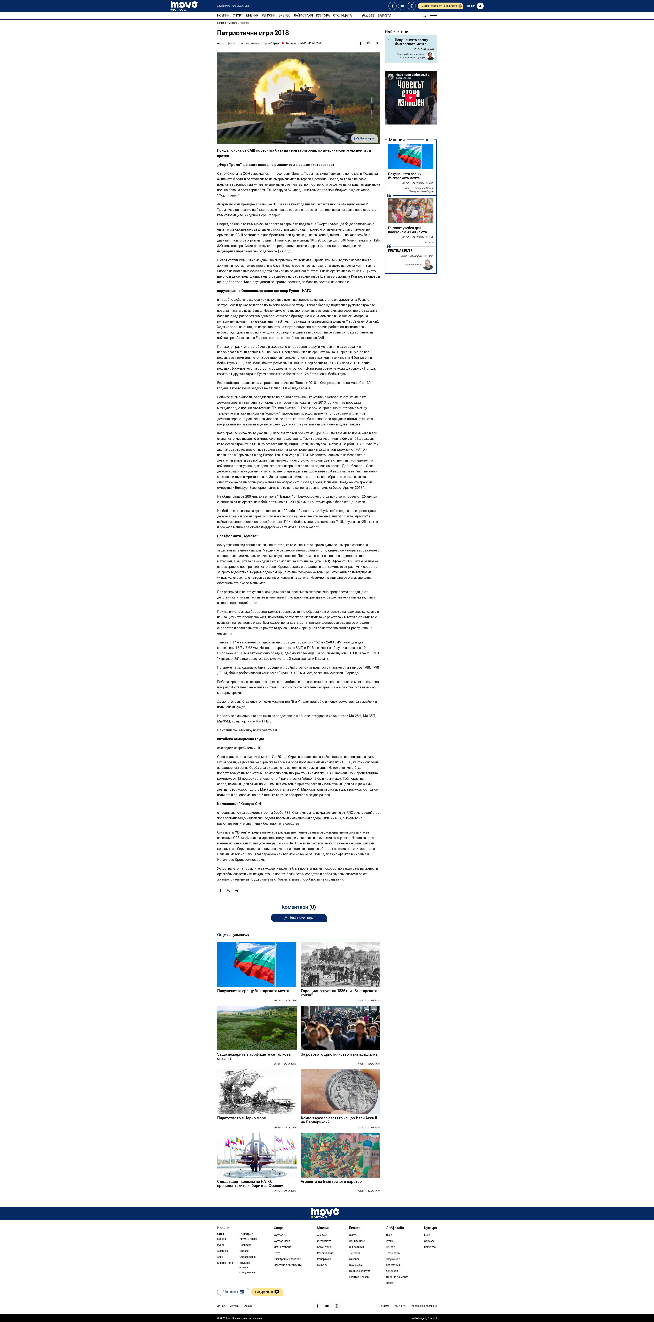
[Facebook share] (360, 43)
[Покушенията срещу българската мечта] (257, 964)
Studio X (432, 1318)
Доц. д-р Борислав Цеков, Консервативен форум (410, 56)
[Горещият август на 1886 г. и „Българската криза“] (340, 964)
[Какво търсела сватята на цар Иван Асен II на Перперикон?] (340, 1091)
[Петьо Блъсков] (428, 264)
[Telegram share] (376, 43)
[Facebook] (392, 6)
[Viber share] (368, 43)
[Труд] (325, 1213)
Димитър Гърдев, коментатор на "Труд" (253, 43)
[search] (424, 15)
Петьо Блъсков (413, 264)
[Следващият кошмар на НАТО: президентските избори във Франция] (257, 1155)
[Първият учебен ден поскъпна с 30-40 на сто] (410, 210)
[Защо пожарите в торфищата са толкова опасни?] (257, 1028)
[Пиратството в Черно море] (257, 1091)
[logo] (184, 6)
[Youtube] (402, 6)
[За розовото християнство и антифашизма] (340, 1028)
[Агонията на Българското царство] (340, 1155)
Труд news (427, 242)
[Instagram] (412, 6)
